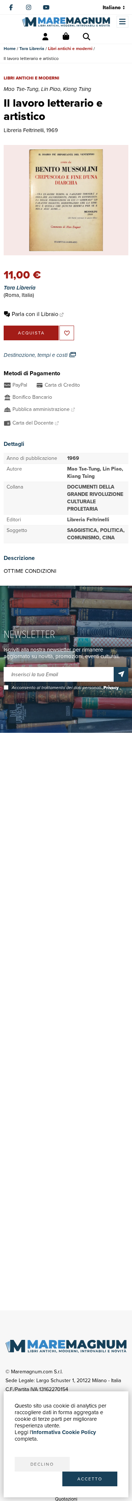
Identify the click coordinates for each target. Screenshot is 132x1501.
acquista (31, 333)
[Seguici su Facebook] (11, 7)
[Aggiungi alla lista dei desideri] (66, 333)
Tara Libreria (31, 48)
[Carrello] (66, 36)
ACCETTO (89, 1479)
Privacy (110, 687)
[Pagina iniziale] (66, 22)
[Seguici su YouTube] (46, 7)
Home (10, 48)
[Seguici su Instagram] (28, 7)
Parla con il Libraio (35, 314)
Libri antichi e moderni (70, 48)
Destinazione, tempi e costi (36, 355)
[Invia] (121, 674)
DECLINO (42, 1464)
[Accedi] (45, 36)
